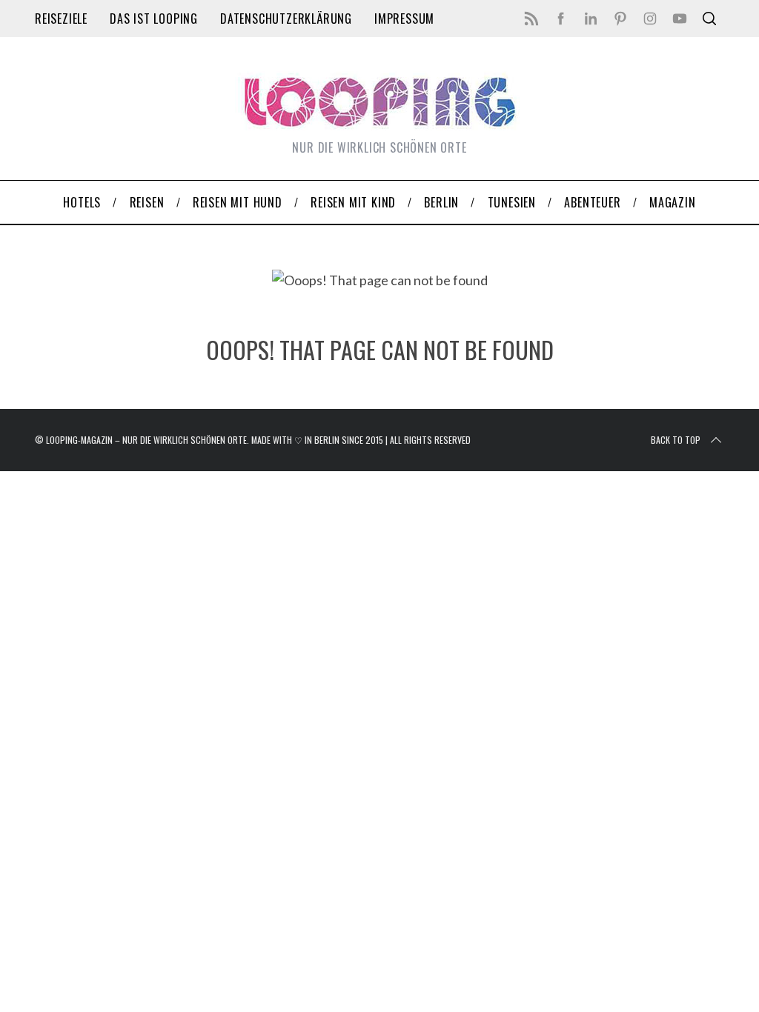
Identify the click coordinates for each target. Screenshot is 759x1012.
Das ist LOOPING (154, 18)
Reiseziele (61, 18)
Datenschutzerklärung (286, 18)
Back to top (675, 439)
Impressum (404, 18)
